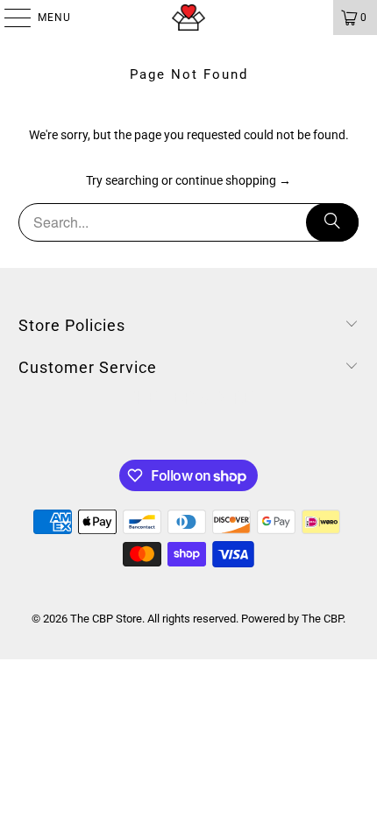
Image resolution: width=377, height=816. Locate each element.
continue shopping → (233, 180)
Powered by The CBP (292, 618)
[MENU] (9, 17)
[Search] (332, 222)
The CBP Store (106, 618)
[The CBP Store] (189, 17)
